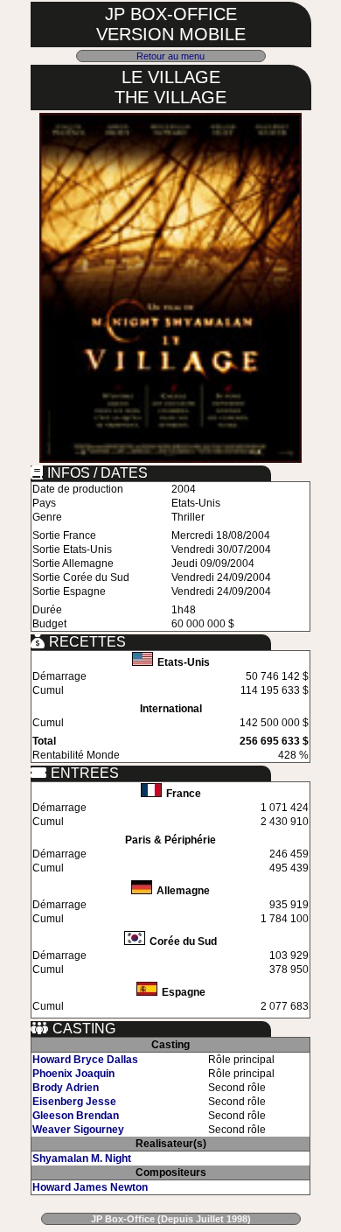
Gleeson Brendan (75, 1116)
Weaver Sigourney (78, 1130)
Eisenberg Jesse (74, 1102)
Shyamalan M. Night (81, 1158)
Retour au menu (170, 56)
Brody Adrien (65, 1088)
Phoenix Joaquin (73, 1074)
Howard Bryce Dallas (85, 1060)
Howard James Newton (90, 1187)
